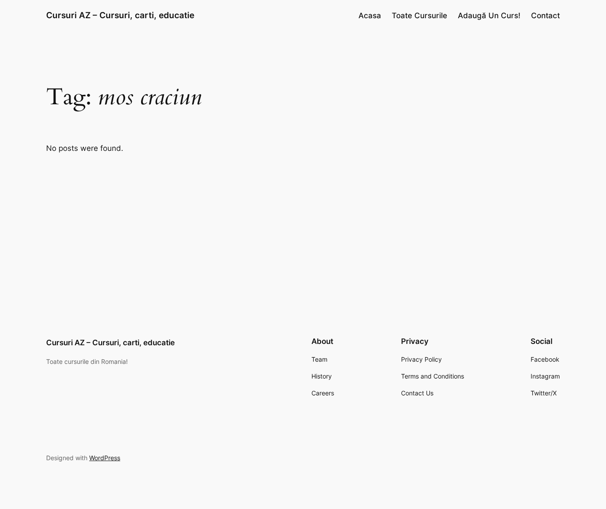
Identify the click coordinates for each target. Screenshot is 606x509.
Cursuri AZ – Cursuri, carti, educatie (120, 15)
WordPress (104, 458)
